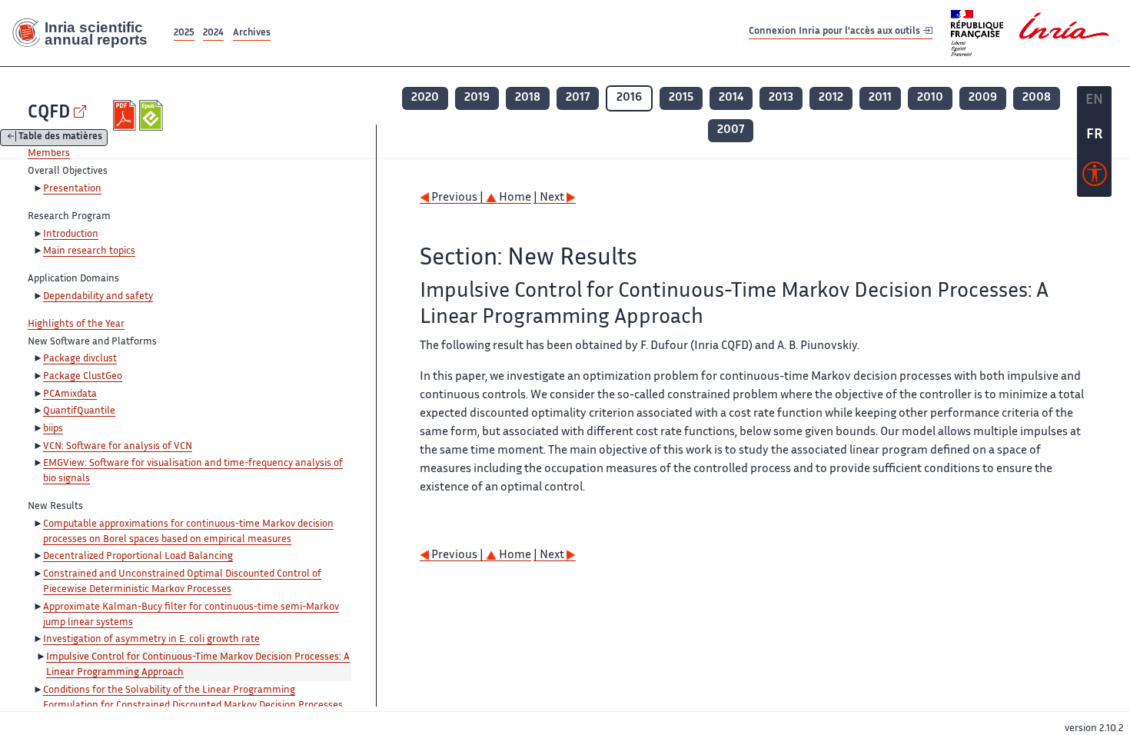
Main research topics (89, 251)
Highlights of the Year (76, 324)
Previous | (457, 198)
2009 (983, 98)
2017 (578, 98)
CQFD (49, 113)
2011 (880, 98)
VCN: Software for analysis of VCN (117, 446)
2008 (1036, 98)
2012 (831, 98)
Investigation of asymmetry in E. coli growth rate (151, 639)
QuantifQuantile (79, 411)
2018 (527, 98)
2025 (184, 33)
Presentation (72, 189)
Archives (252, 33)
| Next (550, 198)
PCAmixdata (70, 394)
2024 (213, 33)
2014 (731, 98)
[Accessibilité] (1095, 177)
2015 (681, 98)
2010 (930, 98)
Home (514, 198)
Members (49, 153)
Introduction (70, 234)
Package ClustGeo (82, 376)
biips (53, 429)
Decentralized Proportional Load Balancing (138, 556)
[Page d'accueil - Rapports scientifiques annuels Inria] (85, 33)
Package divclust (80, 359)
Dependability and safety (98, 296)
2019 (477, 98)
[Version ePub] (152, 115)
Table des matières (60, 138)
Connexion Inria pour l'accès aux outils (835, 32)
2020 (425, 98)
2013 (781, 98)
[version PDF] (126, 115)
